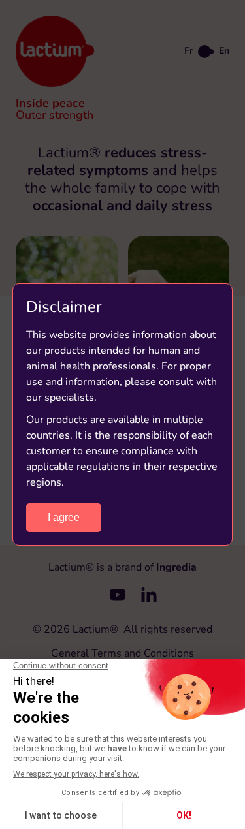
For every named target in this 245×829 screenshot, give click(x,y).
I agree (64, 517)
